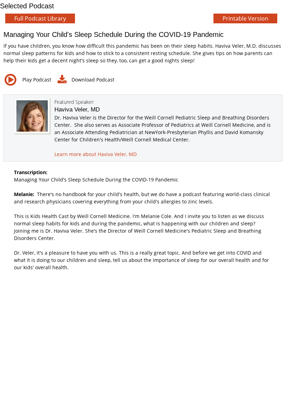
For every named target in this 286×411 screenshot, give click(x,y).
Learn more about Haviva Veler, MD (95, 154)
